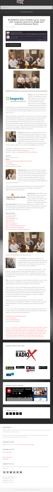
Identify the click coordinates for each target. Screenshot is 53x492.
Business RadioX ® (26, 2)
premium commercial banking (27, 333)
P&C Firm (35, 332)
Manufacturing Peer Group (41, 330)
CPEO (12, 327)
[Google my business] (11, 472)
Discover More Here (7, 452)
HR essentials (44, 327)
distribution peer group (28, 327)
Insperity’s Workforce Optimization (20, 150)
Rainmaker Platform (34, 489)
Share (45, 40)
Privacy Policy (6, 459)
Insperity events (39, 328)
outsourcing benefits (9, 332)
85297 (12, 220)
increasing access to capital (27, 328)
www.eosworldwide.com (11, 318)
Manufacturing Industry (31, 330)
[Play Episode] (8, 37)
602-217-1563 (12, 222)
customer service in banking (19, 327)
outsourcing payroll (28, 332)
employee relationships (37, 327)
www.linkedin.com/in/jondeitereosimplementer (16, 316)
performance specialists (17, 333)
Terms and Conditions (7, 457)
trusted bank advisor (40, 336)
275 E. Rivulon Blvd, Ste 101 (12, 218)
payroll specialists (40, 332)
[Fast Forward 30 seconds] (16, 38)
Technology (34, 336)
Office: (7, 222)
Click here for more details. (28, 444)
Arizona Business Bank (10, 216)
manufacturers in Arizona (13, 330)
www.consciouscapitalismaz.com (13, 319)
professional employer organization (12, 335)
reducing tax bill (37, 335)
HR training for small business (16, 328)
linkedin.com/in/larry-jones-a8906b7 (13, 166)
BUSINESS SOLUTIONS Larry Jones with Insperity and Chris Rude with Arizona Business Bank (26, 22)
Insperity (34, 328)
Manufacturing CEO (23, 330)
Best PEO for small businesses (31, 152)
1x (14, 37)
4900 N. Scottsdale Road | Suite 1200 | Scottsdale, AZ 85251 (19, 161)
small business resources (15, 336)
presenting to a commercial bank (39, 333)
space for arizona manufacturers (26, 336)
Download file (14, 45)
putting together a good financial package (26, 335)
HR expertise (8, 328)
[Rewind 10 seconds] (11, 38)
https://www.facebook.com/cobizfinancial (15, 227)
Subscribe (39, 40)
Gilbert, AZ (8, 220)
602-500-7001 (9, 163)
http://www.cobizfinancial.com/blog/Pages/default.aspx (18, 229)
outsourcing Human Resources (19, 332)
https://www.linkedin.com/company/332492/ (15, 225)
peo (12, 333)
